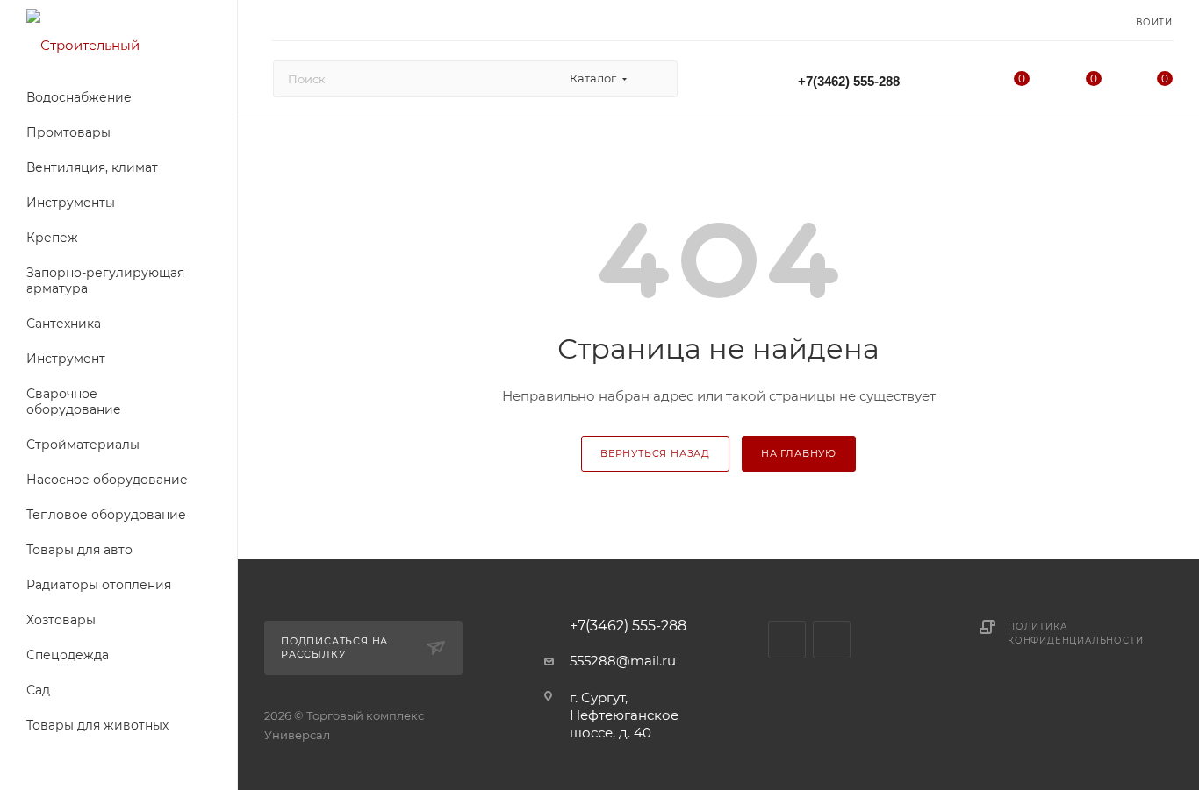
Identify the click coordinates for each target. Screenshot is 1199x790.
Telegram (787, 639)
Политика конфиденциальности (1075, 633)
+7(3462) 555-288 (849, 81)
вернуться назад (655, 453)
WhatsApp (832, 639)
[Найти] (656, 78)
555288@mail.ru (623, 660)
